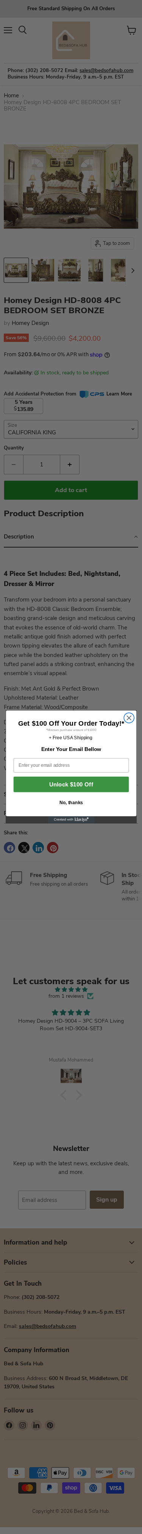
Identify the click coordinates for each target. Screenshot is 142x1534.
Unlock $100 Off (71, 785)
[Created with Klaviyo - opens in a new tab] (71, 819)
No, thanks (71, 802)
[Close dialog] (129, 718)
